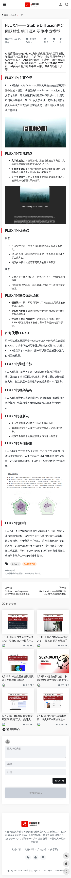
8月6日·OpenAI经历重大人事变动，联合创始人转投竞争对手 (18, 638)
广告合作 (42, 849)
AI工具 (13, 15)
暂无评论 (13, 730)
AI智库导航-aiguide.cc (18, 53)
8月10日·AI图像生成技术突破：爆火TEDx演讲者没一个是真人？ (52, 717)
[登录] (60, 5)
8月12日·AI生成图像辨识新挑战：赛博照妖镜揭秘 (18, 678)
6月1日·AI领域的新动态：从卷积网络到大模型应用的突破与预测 (53, 678)
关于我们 (54, 849)
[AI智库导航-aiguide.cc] (35, 4)
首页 (6, 15)
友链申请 (16, 849)
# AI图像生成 (29, 564)
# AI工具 (15, 564)
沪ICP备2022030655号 (54, 870)
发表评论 (59, 780)
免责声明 (29, 849)
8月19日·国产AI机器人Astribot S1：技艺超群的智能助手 (52, 638)
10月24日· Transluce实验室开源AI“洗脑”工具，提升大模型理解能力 (17, 717)
